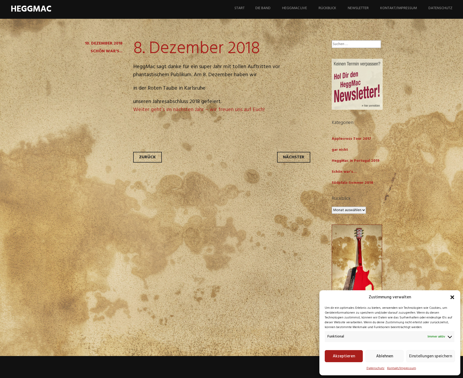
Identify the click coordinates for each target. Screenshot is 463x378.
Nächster (293, 157)
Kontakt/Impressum (401, 368)
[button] (452, 297)
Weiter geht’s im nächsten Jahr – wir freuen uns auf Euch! (198, 109)
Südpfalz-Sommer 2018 (352, 183)
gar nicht (340, 150)
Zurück (147, 157)
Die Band (263, 8)
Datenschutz (375, 368)
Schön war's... (106, 51)
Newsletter (358, 8)
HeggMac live (294, 8)
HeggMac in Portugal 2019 (355, 161)
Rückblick (327, 8)
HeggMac (31, 9)
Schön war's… (344, 172)
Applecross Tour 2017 (351, 139)
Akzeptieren (344, 356)
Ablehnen (384, 356)
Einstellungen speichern (430, 356)
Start (239, 8)
